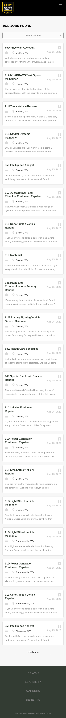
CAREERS (33, 690)
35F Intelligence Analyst (19, 165)
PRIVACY (33, 672)
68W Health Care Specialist (21, 348)
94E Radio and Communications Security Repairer (21, 286)
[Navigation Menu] (60, 5)
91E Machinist (13, 255)
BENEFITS (33, 699)
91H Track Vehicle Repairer (21, 106)
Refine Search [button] (33, 35)
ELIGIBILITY (33, 681)
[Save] (59, 48)
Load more (33, 652)
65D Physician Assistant (19, 47)
